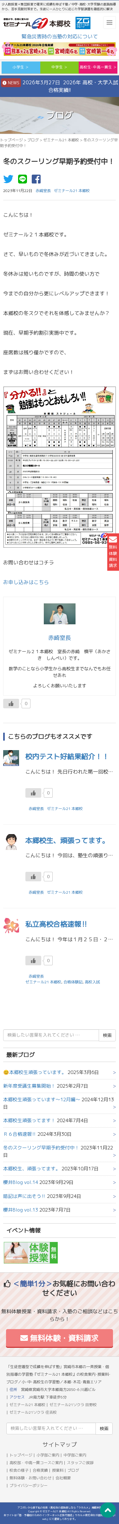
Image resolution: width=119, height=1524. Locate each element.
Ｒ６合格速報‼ (19, 1134)
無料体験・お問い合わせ (30, 1478)
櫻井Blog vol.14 (20, 1182)
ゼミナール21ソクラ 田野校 (73, 1404)
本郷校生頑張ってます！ (29, 1120)
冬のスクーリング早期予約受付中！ (41, 1147)
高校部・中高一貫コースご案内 (36, 1462)
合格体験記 (73, 982)
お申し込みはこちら (26, 582)
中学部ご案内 (74, 1455)
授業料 (57, 1470)
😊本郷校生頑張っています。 (34, 1072)
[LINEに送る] (24, 180)
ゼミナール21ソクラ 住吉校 (33, 1412)
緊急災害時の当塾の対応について (60, 36)
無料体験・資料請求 (63, 1338)
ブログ (33, 140)
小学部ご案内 (47, 1455)
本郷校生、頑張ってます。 (67, 840)
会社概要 (63, 1478)
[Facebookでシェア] (38, 180)
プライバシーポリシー (29, 1485)
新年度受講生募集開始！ (29, 1086)
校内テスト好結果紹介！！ (67, 756)
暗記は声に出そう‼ (24, 1196)
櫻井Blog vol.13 (20, 1209)
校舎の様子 (19, 1470)
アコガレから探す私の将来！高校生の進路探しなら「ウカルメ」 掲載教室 (59, 1507)
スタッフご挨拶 (80, 1462)
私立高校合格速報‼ (56, 924)
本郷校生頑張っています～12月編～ (41, 1099)
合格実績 (40, 1470)
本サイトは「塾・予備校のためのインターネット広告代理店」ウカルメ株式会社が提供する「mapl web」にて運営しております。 (60, 1517)
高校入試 (92, 982)
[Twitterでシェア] (10, 180)
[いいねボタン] (11, 703)
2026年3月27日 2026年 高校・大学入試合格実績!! (62, 86)
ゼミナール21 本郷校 (61, 140)
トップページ (11, 140)
